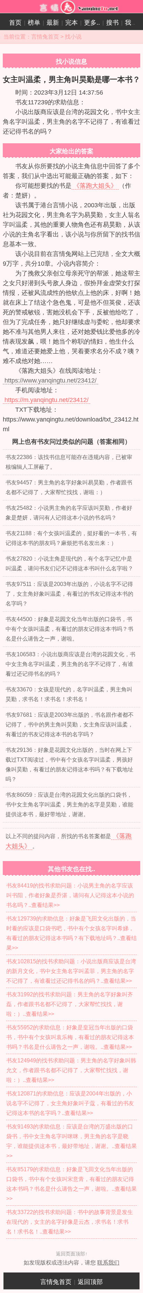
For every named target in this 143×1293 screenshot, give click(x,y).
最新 (53, 22)
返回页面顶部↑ (71, 1253)
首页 (15, 22)
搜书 (112, 22)
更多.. (92, 22)
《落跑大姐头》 (95, 185)
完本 (71, 22)
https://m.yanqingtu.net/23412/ (47, 399)
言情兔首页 (45, 37)
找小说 (73, 37)
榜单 (34, 22)
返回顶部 (90, 1281)
